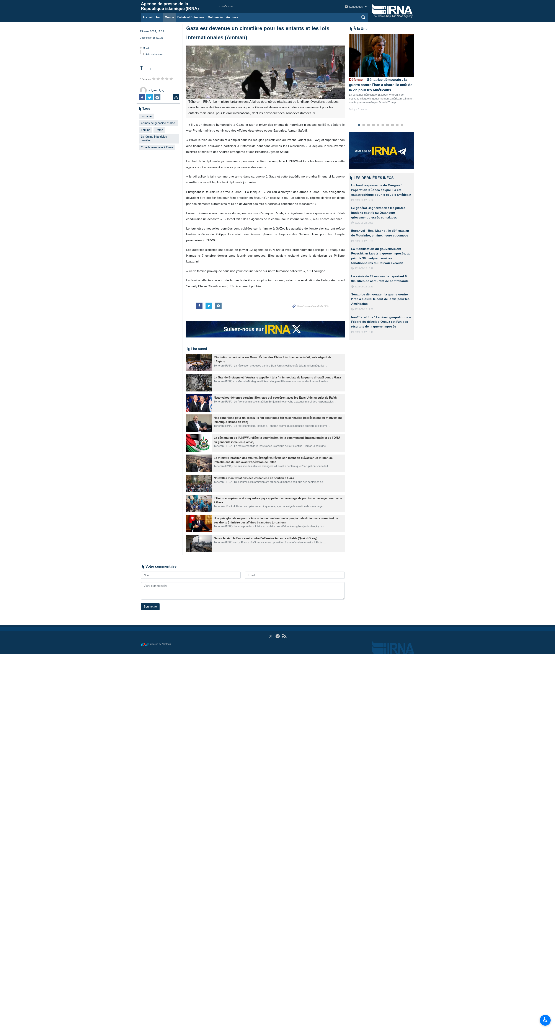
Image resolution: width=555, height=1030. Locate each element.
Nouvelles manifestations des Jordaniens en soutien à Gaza (254, 478)
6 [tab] (383, 125)
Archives (232, 17)
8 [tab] (392, 125)
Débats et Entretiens (190, 17)
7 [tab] (387, 125)
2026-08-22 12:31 (364, 286)
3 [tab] (368, 125)
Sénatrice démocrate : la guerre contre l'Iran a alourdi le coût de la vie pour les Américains (380, 85)
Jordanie (146, 116)
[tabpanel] (381, 72)
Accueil (148, 17)
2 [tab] (364, 125)
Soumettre (150, 606)
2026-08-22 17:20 (364, 223)
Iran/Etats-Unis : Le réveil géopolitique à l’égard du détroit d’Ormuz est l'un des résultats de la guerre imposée (381, 321)
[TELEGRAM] (278, 636)
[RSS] (284, 636)
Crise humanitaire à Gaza (157, 147)
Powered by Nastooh (160, 644)
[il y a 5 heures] (381, 55)
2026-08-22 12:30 (364, 309)
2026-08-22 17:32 (364, 200)
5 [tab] (378, 125)
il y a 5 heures (360, 109)
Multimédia (215, 17)
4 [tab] (373, 125)
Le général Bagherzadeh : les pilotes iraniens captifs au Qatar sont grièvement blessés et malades (378, 212)
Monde (169, 17)
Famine (145, 130)
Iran (158, 17)
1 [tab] (359, 125)
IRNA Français (175, 6)
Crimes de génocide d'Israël (158, 123)
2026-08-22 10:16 (364, 332)
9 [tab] (397, 125)
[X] (271, 636)
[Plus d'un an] (199, 362)
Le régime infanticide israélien (154, 138)
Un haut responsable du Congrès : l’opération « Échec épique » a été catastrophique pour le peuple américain (381, 189)
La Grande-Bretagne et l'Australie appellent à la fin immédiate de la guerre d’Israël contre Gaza (277, 377)
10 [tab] (402, 125)
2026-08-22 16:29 (364, 241)
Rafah (159, 130)
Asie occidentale (154, 54)
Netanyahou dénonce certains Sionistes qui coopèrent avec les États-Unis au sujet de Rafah (275, 397)
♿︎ (545, 1020)
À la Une (360, 29)
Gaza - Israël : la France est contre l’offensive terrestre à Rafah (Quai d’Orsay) (265, 538)
